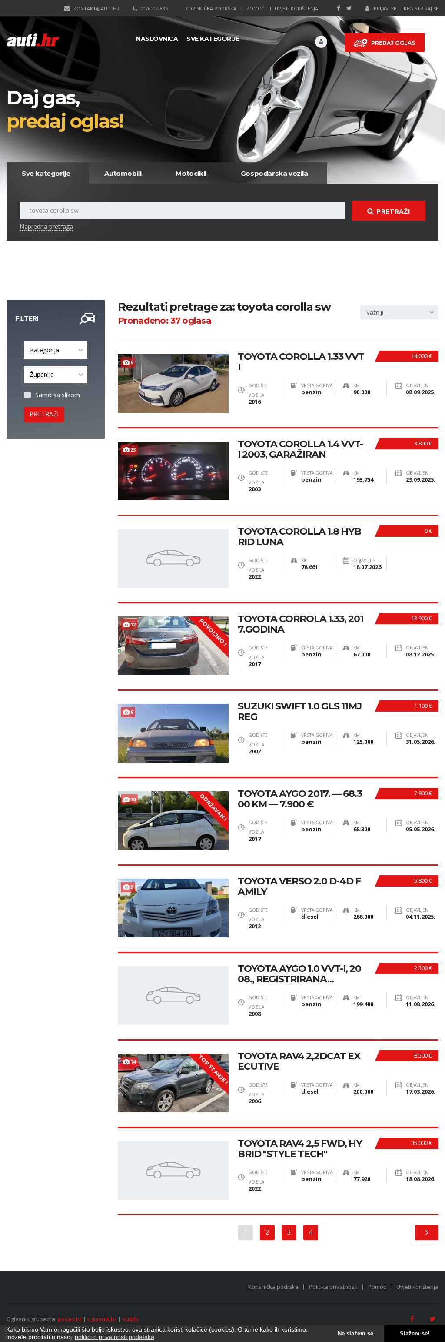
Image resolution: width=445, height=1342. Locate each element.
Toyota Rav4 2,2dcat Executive (299, 1061)
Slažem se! (414, 1334)
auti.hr (130, 1319)
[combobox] (55, 350)
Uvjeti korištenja (296, 8)
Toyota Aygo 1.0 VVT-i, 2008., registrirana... (299, 974)
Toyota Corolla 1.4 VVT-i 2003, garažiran (300, 449)
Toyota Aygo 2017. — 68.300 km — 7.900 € (300, 799)
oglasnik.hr (101, 1319)
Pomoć (255, 8)
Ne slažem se (355, 1334)
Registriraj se (421, 8)
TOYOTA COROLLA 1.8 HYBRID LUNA (299, 536)
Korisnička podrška (210, 8)
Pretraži (392, 211)
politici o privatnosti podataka (114, 1336)
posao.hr (70, 1319)
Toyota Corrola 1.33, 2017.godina (300, 624)
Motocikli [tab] (191, 173)
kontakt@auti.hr (96, 8)
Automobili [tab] (122, 173)
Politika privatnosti (333, 1287)
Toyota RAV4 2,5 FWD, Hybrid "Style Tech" (300, 1148)
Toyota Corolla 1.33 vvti (301, 361)
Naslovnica (157, 39)
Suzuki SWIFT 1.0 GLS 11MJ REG (300, 711)
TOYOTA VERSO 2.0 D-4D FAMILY (299, 886)
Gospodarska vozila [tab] (274, 173)
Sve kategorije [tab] (46, 173)
